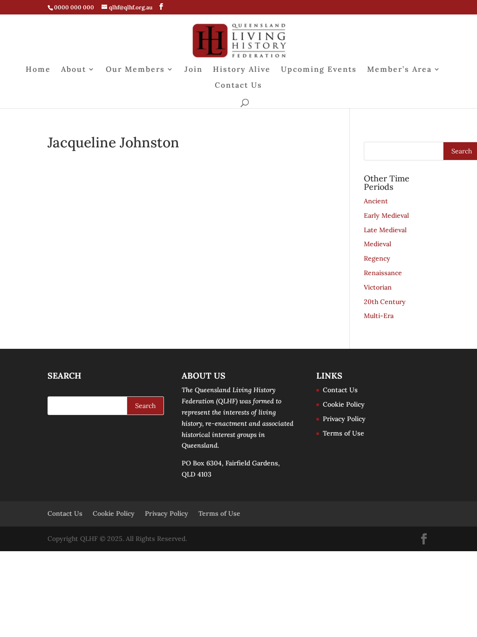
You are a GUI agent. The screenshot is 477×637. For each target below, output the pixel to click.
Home (38, 70)
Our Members (135, 70)
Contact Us (238, 86)
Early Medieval (386, 215)
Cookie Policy (344, 404)
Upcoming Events (319, 70)
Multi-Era (379, 316)
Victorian (378, 287)
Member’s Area (399, 70)
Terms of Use (343, 433)
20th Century (385, 302)
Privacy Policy (344, 419)
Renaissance (383, 273)
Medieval (377, 244)
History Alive (242, 70)
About (73, 70)
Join (193, 70)
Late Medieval (385, 230)
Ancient (376, 201)
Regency (377, 258)
